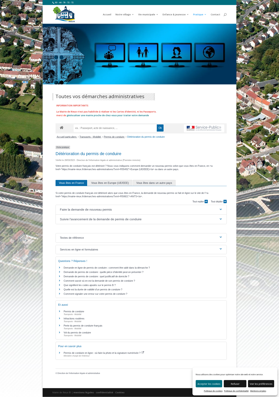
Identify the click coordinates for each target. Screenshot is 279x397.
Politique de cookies (213, 391)
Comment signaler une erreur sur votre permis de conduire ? (95, 293)
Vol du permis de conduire (77, 332)
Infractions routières (74, 318)
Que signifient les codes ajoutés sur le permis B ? (90, 285)
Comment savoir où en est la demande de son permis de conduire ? (99, 280)
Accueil (107, 14)
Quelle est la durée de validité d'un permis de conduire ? (93, 289)
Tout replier (198, 201)
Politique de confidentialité (236, 391)
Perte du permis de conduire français (83, 325)
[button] (141, 209)
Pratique (198, 14)
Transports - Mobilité (90, 136)
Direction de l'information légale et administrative (78, 373)
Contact (215, 14)
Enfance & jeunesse (174, 14)
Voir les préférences (261, 383)
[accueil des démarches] (61, 127)
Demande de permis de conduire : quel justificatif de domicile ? (96, 276)
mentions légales (83, 392)
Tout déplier (217, 201)
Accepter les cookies (208, 383)
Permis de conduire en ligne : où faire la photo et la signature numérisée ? (102, 352)
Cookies (119, 392)
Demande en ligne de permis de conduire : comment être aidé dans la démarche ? (107, 267)
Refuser (235, 383)
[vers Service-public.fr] (204, 128)
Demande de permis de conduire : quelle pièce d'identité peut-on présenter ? (103, 272)
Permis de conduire (114, 136)
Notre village (123, 14)
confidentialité (104, 392)
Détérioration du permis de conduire (146, 136)
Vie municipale (146, 14)
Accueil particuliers (67, 136)
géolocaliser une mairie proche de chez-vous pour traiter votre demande (108, 115)
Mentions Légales (258, 391)
